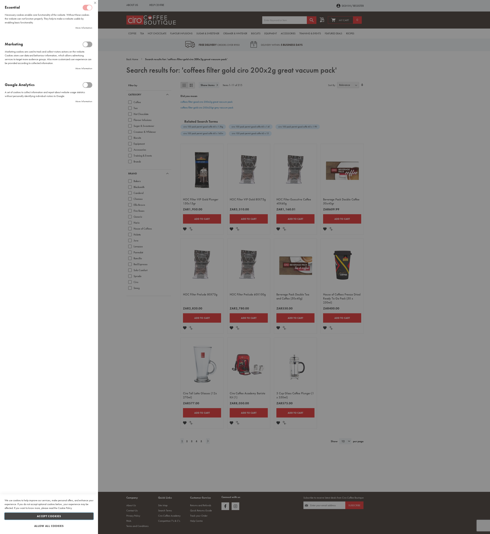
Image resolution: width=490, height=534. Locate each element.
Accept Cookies (49, 516)
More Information (83, 27)
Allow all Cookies (49, 526)
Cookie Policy (65, 508)
